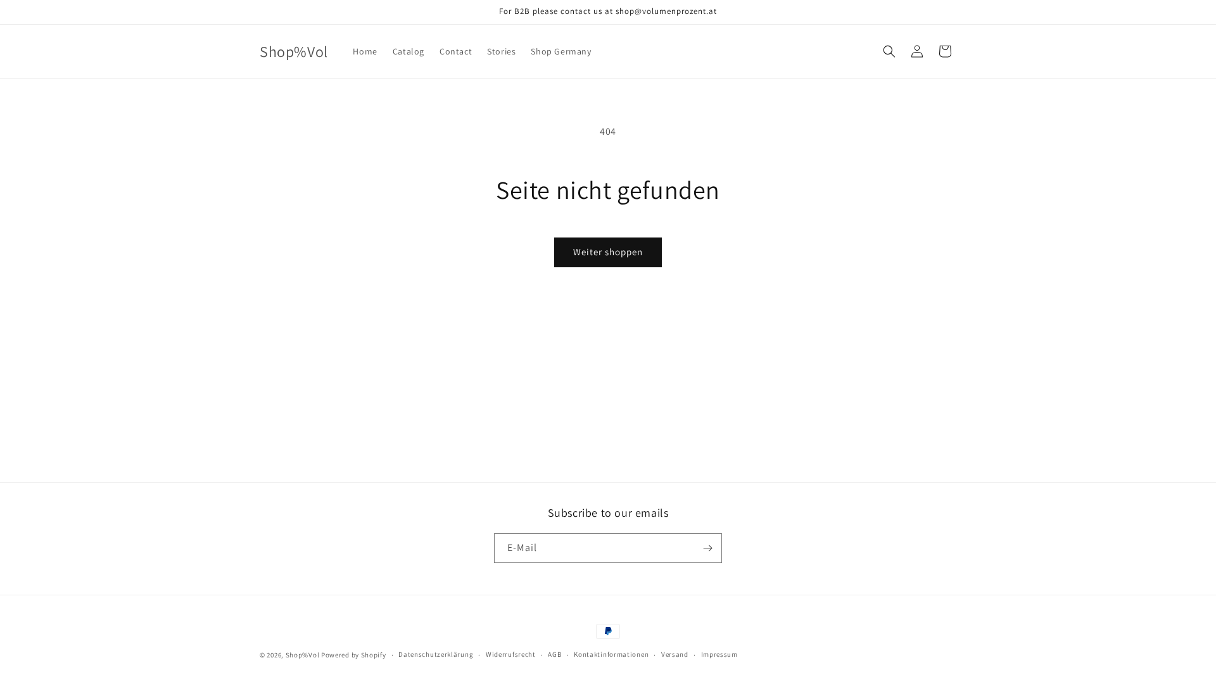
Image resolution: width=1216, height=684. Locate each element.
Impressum (719, 654)
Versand (674, 654)
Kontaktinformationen (611, 654)
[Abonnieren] (707, 548)
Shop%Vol (303, 654)
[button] (889, 51)
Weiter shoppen (608, 252)
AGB (554, 654)
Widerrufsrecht (511, 654)
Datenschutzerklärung (435, 654)
